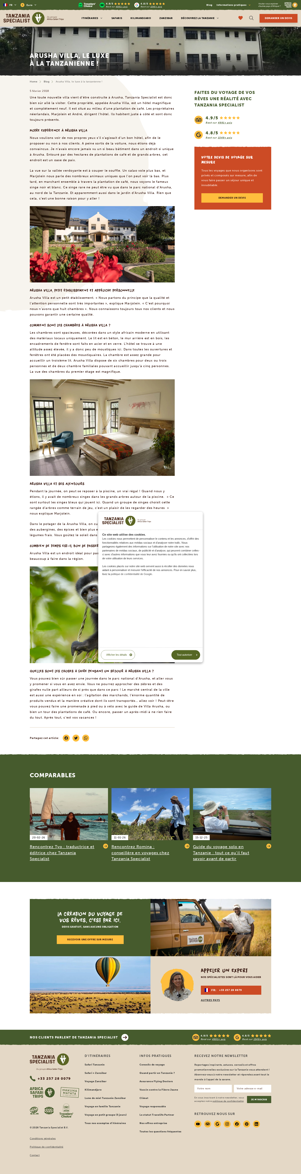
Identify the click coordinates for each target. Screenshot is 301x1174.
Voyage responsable (153, 1106)
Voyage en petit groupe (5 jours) (106, 1114)
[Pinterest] (246, 1124)
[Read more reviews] (122, 5)
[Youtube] (197, 1124)
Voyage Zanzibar (96, 1081)
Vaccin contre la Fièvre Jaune (159, 1089)
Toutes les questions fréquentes (161, 1131)
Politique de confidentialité (46, 1146)
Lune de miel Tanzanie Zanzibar (105, 1098)
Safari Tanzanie (95, 1064)
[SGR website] (34, 1110)
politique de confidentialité (228, 1101)
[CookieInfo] (126, 521)
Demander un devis (278, 18)
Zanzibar (166, 18)
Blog (209, 5)
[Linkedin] (256, 1124)
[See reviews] (232, 127)
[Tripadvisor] (207, 1124)
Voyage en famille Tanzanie (102, 1106)
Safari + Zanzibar (96, 1073)
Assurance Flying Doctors (156, 1081)
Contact (35, 1155)
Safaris (116, 18)
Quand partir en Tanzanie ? (157, 1073)
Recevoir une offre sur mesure (90, 939)
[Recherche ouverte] (251, 18)
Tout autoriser (184, 654)
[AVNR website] (49, 1110)
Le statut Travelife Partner (157, 1114)
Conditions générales (43, 1138)
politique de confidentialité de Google (131, 574)
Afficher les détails (116, 654)
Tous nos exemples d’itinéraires (105, 1123)
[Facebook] (236, 1124)
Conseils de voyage (152, 1064)
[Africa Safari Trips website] (42, 1092)
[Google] (217, 1124)
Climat (144, 1098)
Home (33, 81)
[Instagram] (227, 1124)
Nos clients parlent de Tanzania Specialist (74, 1037)
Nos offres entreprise (153, 1123)
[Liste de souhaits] (240, 18)
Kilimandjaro (140, 18)
